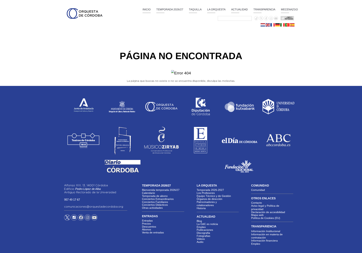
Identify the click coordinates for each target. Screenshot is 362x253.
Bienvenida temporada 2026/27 (160, 189)
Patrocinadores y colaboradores (207, 203)
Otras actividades (152, 207)
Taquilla (195, 9)
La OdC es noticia (207, 223)
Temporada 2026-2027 (210, 189)
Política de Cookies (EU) (265, 217)
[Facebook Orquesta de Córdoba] (81, 218)
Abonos (146, 229)
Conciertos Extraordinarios (158, 198)
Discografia (203, 232)
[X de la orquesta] (261, 19)
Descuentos (149, 226)
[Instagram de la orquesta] (271, 18)
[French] (272, 24)
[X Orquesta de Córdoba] (67, 219)
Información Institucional (265, 231)
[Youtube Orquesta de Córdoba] (94, 218)
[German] (277, 24)
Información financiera (264, 240)
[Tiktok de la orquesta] (256, 18)
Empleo (201, 227)
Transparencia (264, 9)
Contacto (256, 202)
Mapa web (257, 214)
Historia (201, 208)
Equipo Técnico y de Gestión (214, 195)
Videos (201, 238)
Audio (200, 241)
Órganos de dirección (209, 198)
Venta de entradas (153, 232)
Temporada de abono (155, 195)
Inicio (147, 9)
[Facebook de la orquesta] (266, 18)
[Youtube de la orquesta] (276, 18)
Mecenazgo (289, 9)
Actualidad (239, 9)
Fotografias (203, 235)
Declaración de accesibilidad (268, 212)
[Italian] (282, 24)
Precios (146, 223)
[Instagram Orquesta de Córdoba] (87, 218)
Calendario (148, 192)
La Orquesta (216, 9)
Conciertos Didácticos (155, 204)
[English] (267, 24)
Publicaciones (205, 229)
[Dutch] (263, 24)
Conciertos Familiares (155, 201)
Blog (199, 220)
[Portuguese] (287, 24)
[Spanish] (292, 24)
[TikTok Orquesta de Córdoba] (74, 219)
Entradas (147, 220)
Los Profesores (206, 192)
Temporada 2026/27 (169, 9)
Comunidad (258, 189)
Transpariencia (263, 226)
